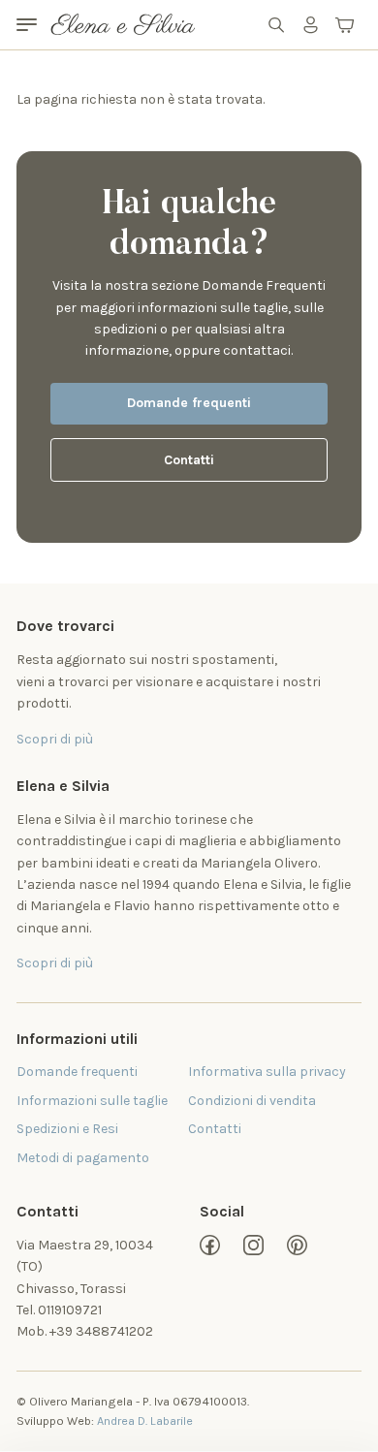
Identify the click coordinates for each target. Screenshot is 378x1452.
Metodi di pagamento (82, 1158)
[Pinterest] (297, 1245)
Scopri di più (54, 963)
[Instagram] (253, 1245)
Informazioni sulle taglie (92, 1100)
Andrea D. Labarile (145, 1420)
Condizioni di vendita (252, 1100)
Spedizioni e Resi (67, 1129)
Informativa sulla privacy (267, 1071)
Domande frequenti (189, 403)
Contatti (189, 460)
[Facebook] (210, 1245)
